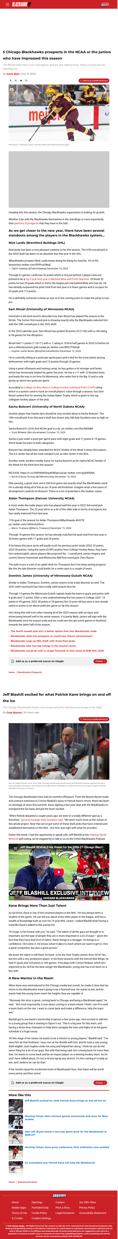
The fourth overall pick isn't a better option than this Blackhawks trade (54, 631)
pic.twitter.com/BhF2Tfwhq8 (63, 347)
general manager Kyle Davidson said (42, 819)
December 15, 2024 (60, 528)
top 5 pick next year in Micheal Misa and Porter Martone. (58, 279)
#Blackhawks (16, 260)
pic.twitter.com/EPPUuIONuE (34, 264)
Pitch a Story (63, 1207)
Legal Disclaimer (65, 1212)
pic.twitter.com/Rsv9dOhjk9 (77, 428)
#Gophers (36, 335)
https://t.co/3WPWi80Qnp (35, 472)
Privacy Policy (87, 1207)
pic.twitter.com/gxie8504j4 (79, 472)
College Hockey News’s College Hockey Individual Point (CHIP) (59, 387)
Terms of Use (19, 1212)
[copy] (26, 80)
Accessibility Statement (92, 1212)
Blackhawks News (27, 1182)
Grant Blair (13, 73)
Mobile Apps (19, 1207)
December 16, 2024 (65, 476)
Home (12, 672)
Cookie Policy (39, 1212)
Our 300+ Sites (87, 1202)
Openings (37, 1202)
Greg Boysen (14, 712)
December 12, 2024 (70, 351)
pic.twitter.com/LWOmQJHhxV (26, 524)
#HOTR (80, 520)
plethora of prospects (26, 223)
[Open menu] (7, 4)
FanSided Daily (40, 1207)
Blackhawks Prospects (30, 672)
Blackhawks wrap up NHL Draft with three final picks (43, 641)
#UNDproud (56, 472)
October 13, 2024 (56, 432)
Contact (60, 1202)
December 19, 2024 (57, 268)
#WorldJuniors (24, 347)
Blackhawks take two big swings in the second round (43, 646)
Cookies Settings (41, 1218)
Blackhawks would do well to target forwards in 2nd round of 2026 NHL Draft (57, 650)
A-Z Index (17, 1218)
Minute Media (18, 1226)
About (15, 1202)
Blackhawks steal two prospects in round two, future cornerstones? (52, 636)
